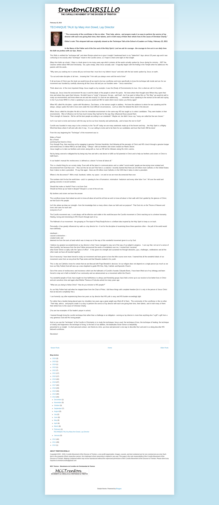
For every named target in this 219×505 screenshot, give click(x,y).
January (57, 435)
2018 (54, 382)
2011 (54, 442)
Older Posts (164, 348)
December (58, 400)
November (58, 402)
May (55, 420)
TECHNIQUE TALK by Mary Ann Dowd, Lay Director (82, 27)
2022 (54, 370)
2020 (54, 376)
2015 (54, 391)
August (56, 411)
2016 (54, 388)
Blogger (118, 489)
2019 (54, 379)
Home (110, 348)
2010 (54, 445)
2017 (54, 385)
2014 (54, 394)
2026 (54, 358)
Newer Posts (55, 348)
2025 (54, 361)
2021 (54, 373)
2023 (54, 367)
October (57, 405)
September (58, 408)
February (57, 429)
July (55, 414)
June (56, 417)
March (56, 426)
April (56, 423)
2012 (54, 439)
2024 (54, 364)
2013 (54, 397)
